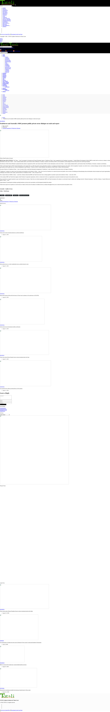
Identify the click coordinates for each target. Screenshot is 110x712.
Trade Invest (16, 195)
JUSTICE (5, 15)
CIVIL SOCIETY (6, 18)
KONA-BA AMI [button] (8, 48)
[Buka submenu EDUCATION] (9, 23)
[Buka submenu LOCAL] (6, 9)
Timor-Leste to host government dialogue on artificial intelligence (12, 232)
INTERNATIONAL (7, 20)
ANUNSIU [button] (2, 48)
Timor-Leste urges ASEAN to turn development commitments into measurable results (20, 564)
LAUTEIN (7, 66)
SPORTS (4, 26)
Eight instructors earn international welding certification (10, 326)
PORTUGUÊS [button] (9, 51)
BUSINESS (5, 21)
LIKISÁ (6, 64)
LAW (4, 16)
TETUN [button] (3, 51)
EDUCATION (6, 23)
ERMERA (7, 65)
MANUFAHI (8, 68)
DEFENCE (5, 13)
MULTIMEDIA (6, 25)
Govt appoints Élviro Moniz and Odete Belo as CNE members (11, 388)
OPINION (7, 87)
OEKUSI (7, 72)
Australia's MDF (8, 195)
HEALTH (5, 24)
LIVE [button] (13, 48)
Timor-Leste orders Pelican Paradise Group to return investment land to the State (14, 357)
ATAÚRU (7, 70)
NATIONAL (5, 10)
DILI (6, 62)
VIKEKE (7, 69)
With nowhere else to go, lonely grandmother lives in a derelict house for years (14, 264)
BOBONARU (8, 61)
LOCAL (4, 9)
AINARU (7, 58)
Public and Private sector (24, 195)
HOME (4, 8)
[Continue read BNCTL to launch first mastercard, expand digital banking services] (12, 661)
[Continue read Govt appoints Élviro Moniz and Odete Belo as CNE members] (25, 385)
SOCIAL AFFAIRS (7, 19)
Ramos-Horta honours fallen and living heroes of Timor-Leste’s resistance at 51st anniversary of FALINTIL (19, 295)
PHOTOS (7, 90)
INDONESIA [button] (17, 51)
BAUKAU (7, 59)
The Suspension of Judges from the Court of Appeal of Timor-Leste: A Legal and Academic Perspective (20, 642)
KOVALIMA (8, 60)
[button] (1, 38)
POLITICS (5, 11)
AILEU (6, 57)
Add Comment (3, 404)
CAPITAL (5, 17)
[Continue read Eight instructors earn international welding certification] (22, 324)
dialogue (2, 195)
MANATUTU (8, 67)
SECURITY (5, 12)
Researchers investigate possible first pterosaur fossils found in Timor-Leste (15, 690)
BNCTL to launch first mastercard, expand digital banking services (13, 664)
